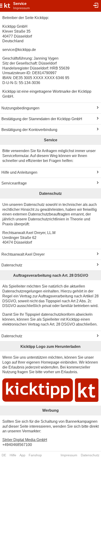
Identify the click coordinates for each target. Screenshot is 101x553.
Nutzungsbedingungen (20, 108)
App (22, 455)
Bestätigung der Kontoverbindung (29, 130)
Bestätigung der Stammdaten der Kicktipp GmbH (41, 119)
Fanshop (35, 455)
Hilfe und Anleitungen (19, 172)
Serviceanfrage (14, 183)
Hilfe (13, 455)
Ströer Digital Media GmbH (24, 440)
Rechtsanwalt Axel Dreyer (23, 254)
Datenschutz (11, 265)
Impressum (69, 455)
